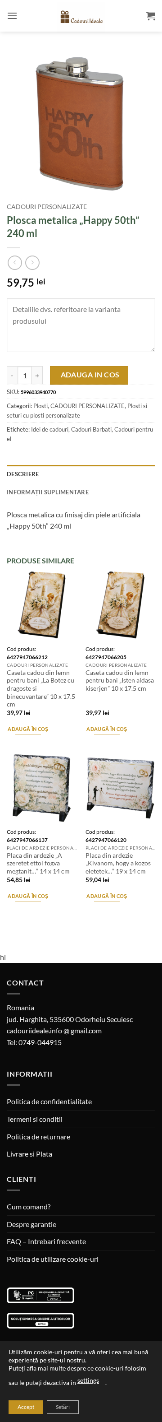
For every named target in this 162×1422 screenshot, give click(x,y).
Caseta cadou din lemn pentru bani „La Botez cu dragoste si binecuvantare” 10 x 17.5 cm (41, 688)
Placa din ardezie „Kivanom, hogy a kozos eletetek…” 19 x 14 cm (118, 863)
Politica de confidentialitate (49, 1101)
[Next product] (15, 263)
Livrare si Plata (29, 1153)
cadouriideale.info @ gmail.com (54, 1030)
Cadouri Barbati (91, 429)
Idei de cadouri (49, 429)
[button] (12, 16)
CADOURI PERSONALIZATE (47, 206)
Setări (63, 1406)
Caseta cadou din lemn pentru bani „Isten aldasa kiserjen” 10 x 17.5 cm (120, 680)
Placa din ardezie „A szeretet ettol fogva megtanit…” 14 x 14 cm (38, 863)
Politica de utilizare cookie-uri (53, 1259)
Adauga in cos (90, 375)
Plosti (40, 405)
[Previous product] (32, 263)
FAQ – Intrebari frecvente (46, 1241)
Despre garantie (31, 1224)
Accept (26, 1406)
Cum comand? (28, 1206)
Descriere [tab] (23, 474)
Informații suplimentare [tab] (48, 492)
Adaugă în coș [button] (28, 729)
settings (88, 1380)
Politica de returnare (38, 1136)
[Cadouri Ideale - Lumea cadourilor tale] (81, 17)
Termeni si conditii (35, 1119)
